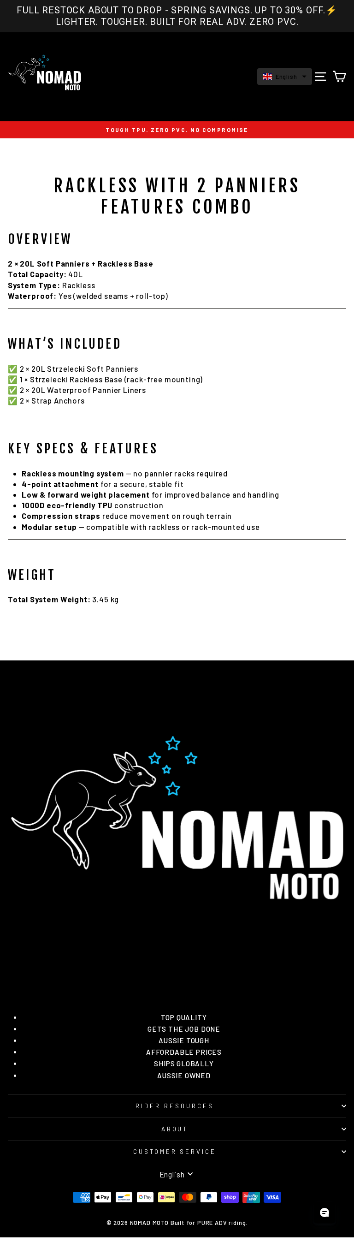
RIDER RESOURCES (175, 1106)
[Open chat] (324, 1212)
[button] (284, 76)
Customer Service (175, 1151)
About (175, 1129)
